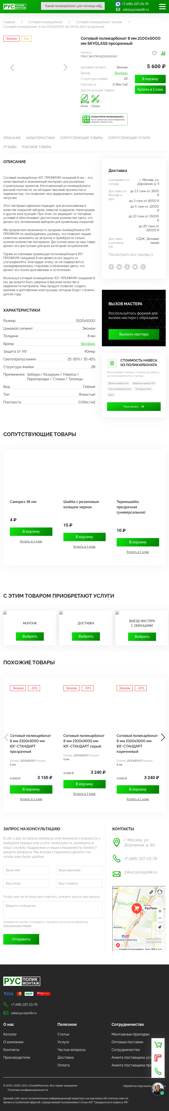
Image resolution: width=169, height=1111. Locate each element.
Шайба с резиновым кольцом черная (81, 504)
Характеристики (40, 138)
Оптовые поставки (127, 1042)
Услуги (63, 1042)
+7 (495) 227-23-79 (135, 4)
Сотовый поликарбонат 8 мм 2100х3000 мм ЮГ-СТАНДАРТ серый (84, 741)
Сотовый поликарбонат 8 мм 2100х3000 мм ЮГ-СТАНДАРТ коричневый (137, 744)
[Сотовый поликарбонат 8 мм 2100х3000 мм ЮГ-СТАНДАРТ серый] (82, 709)
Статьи (63, 1034)
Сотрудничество (128, 1024)
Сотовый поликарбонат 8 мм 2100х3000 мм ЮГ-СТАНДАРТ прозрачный (30, 744)
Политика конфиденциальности (28, 1090)
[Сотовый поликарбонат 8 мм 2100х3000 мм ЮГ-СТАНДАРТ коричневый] (135, 709)
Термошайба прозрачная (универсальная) (131, 507)
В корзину (150, 79)
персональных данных (17, 925)
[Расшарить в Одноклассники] (127, 267)
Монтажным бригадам (130, 1034)
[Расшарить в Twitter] (135, 267)
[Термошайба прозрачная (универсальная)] (135, 475)
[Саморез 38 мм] (29, 475)
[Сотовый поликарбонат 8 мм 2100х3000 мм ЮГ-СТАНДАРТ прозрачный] (29, 709)
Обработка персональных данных (144, 1086)
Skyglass (121, 73)
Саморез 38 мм (23, 502)
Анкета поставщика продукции (138, 1065)
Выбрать (29, 636)
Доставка (65, 1057)
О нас (8, 1024)
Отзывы (10, 147)
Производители (16, 1057)
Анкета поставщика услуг (133, 1057)
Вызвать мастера (134, 334)
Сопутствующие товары (81, 138)
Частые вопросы (71, 1050)
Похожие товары (36, 147)
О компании (13, 1042)
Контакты (11, 1050)
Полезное (67, 1024)
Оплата (63, 1065)
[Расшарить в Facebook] (111, 267)
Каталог (10, 1034)
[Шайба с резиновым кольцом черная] (82, 475)
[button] (162, 737)
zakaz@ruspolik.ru (136, 9)
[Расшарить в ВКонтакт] (119, 267)
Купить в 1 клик (150, 89)
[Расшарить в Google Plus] (143, 267)
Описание (12, 138)
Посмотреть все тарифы (129, 254)
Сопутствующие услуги (129, 138)
